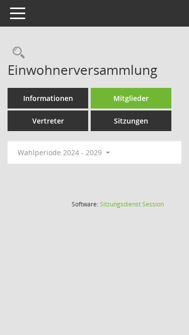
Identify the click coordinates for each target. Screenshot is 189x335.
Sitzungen (131, 121)
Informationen (48, 98)
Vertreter (48, 121)
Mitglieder (131, 98)
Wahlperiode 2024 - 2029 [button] (61, 152)
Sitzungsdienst (132, 204)
